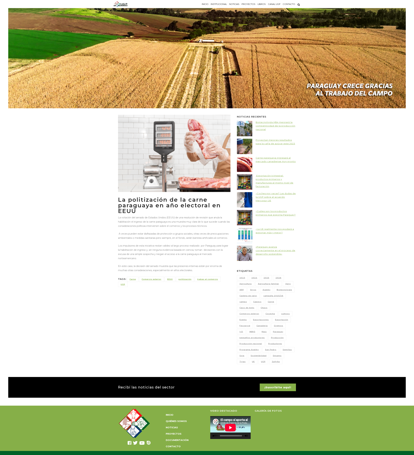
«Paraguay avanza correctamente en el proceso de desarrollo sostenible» (275, 250)
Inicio (169, 414)
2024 (254, 278)
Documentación (177, 440)
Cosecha (270, 314)
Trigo (243, 361)
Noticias (172, 427)
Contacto (173, 446)
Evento (243, 320)
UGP (123, 284)
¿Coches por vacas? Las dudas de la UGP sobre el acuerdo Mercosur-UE (276, 197)
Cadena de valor (248, 296)
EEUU (170, 279)
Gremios (278, 326)
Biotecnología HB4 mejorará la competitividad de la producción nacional (275, 126)
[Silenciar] (246, 435)
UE (253, 361)
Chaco (264, 308)
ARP (242, 290)
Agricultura (246, 284)
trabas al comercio (207, 279)
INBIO (252, 332)
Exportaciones (261, 320)
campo (243, 302)
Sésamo (277, 355)
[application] (230, 427)
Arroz (253, 290)
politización (185, 279)
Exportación (281, 320)
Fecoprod (245, 326)
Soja (242, 355)
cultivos (285, 314)
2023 (242, 278)
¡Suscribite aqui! (277, 387)
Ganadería (262, 326)
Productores (275, 344)
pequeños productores (252, 338)
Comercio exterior (151, 279)
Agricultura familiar (268, 284)
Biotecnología (284, 290)
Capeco (257, 302)
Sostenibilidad (259, 355)
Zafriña (276, 361)
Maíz (264, 332)
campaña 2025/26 (273, 296)
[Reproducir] (214, 436)
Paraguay (278, 332)
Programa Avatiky (249, 349)
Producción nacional (251, 344)
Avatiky (266, 290)
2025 (266, 278)
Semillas (287, 349)
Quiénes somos (176, 421)
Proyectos (173, 433)
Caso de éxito (247, 308)
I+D (241, 332)
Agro (288, 284)
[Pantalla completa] (250, 436)
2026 (278, 278)
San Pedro (270, 349)
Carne (133, 279)
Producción (277, 338)
